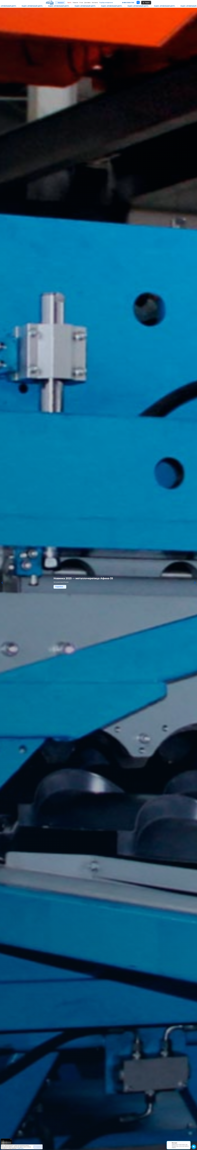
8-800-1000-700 (128, 2)
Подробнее (20, 1148)
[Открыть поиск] (138, 2)
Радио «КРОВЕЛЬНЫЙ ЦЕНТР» (29, 6)
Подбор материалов (106, 2)
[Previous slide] (2, 582)
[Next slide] (194, 582)
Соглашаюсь (37, 1146)
